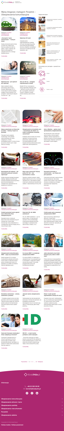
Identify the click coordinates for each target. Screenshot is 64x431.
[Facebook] (32, 393)
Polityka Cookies (6, 425)
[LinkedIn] (37, 393)
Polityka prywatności (17, 425)
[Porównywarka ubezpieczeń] (7, 2)
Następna (40, 362)
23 (36, 362)
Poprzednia (24, 362)
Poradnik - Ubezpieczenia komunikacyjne (6, 34)
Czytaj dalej (4, 56)
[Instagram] (27, 393)
